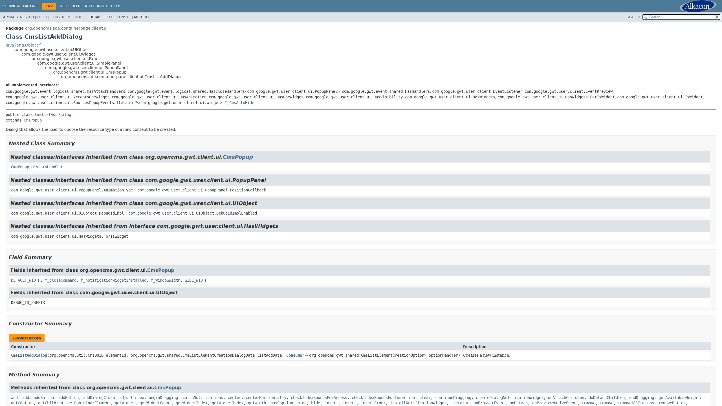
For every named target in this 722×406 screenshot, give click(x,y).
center (234, 397)
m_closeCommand (60, 280)
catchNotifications (202, 397)
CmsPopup (33, 120)
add (14, 397)
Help (115, 6)
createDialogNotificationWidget (509, 397)
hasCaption (281, 403)
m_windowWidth (165, 280)
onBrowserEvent (489, 403)
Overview (11, 6)
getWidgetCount (155, 403)
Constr (57, 17)
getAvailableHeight (679, 397)
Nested (27, 17)
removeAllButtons (636, 403)
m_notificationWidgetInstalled (113, 280)
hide (302, 403)
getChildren (50, 403)
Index (102, 6)
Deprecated (82, 6)
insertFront (373, 403)
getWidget (125, 403)
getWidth (257, 403)
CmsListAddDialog (53, 114)
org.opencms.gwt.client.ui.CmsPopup (90, 72)
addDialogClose (99, 397)
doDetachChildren (607, 397)
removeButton (672, 403)
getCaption (22, 403)
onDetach (519, 403)
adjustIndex (131, 397)
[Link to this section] (78, 143)
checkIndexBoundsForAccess (319, 397)
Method (75, 17)
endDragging (641, 397)
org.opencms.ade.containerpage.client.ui (66, 28)
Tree (63, 6)
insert (331, 403)
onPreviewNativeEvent (554, 403)
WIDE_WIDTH (196, 280)
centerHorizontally (266, 397)
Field (42, 17)
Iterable (125, 102)
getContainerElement (88, 403)
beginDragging (163, 397)
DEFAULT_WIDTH (25, 280)
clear (425, 397)
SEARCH (633, 17)
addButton (44, 397)
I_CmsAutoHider (240, 102)
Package (31, 6)
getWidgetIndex (191, 403)
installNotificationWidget (418, 403)
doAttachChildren (566, 397)
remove (588, 403)
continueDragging (453, 397)
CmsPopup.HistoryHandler (37, 167)
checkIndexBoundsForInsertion (383, 397)
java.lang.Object (22, 45)
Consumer (295, 355)
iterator (460, 403)
